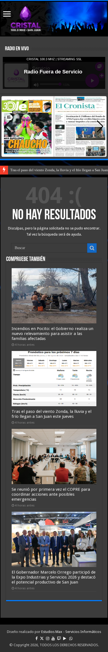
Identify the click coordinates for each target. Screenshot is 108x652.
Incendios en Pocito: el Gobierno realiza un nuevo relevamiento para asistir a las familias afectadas (52, 333)
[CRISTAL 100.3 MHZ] (54, 18)
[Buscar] (92, 248)
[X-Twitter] (41, 638)
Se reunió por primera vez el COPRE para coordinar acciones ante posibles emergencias (51, 494)
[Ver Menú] (6, 14)
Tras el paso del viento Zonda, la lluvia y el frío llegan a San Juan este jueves (51, 414)
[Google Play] (65, 638)
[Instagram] (47, 638)
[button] (100, 126)
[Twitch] (58, 638)
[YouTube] (53, 638)
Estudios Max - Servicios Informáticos (71, 632)
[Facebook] (36, 638)
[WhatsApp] (71, 638)
